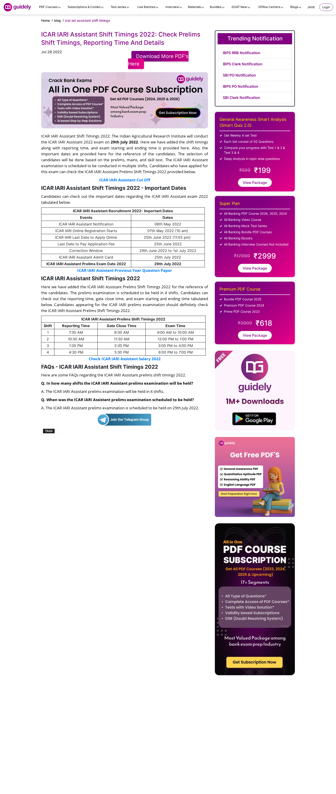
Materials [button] (194, 7)
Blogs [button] (294, 7)
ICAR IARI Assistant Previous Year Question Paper (124, 270)
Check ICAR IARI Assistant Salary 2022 (125, 358)
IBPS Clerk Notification (242, 64)
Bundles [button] (215, 7)
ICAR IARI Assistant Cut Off (124, 180)
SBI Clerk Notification (241, 97)
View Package (255, 182)
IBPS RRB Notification (241, 52)
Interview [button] (172, 7)
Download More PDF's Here (158, 60)
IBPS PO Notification (240, 86)
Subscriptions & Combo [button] (84, 7)
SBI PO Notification (239, 75)
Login (326, 7)
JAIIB (311, 7)
